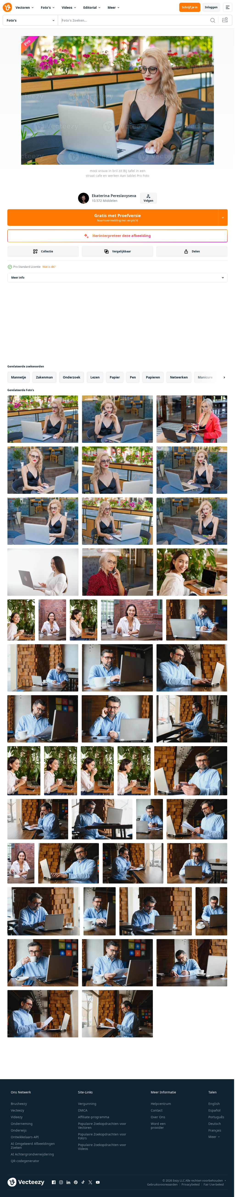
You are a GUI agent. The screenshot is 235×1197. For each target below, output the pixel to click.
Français (211, 1130)
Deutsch (211, 1123)
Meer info (17, 277)
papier (115, 377)
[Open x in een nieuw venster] (90, 1182)
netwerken (179, 377)
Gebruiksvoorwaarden (159, 1184)
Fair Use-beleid (210, 1184)
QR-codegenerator (24, 1161)
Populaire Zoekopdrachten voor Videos (100, 1147)
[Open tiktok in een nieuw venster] (83, 1182)
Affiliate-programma (92, 1117)
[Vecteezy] (7, 7)
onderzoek (71, 377)
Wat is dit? (48, 267)
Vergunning (85, 1103)
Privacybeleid (187, 1184)
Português (213, 1117)
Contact (153, 1110)
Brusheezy (18, 1103)
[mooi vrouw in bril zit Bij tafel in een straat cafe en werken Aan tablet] (42, 419)
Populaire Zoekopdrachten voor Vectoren (100, 1125)
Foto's (46, 7)
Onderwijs (18, 1130)
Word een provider (155, 1125)
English (211, 1103)
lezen (95, 377)
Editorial (90, 7)
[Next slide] (217, 377)
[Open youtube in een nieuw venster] (98, 1182)
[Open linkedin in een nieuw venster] (68, 1182)
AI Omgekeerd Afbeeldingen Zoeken (26, 1145)
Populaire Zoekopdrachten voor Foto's (100, 1136)
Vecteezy (17, 1110)
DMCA (81, 1110)
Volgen (147, 201)
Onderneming (21, 1123)
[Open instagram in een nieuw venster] (61, 1182)
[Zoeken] (209, 20)
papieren (153, 377)
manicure (205, 377)
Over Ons (155, 1117)
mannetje (18, 377)
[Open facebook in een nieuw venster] (54, 1182)
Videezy (16, 1117)
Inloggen (207, 7)
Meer (112, 7)
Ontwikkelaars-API (24, 1137)
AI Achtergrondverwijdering (31, 1154)
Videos (67, 7)
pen (133, 377)
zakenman (44, 377)
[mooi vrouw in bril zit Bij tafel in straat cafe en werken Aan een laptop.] (42, 470)
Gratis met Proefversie (115, 217)
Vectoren (23, 7)
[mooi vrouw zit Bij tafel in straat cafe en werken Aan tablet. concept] (192, 419)
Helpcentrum (158, 1103)
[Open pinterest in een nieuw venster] (76, 1182)
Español (211, 1110)
